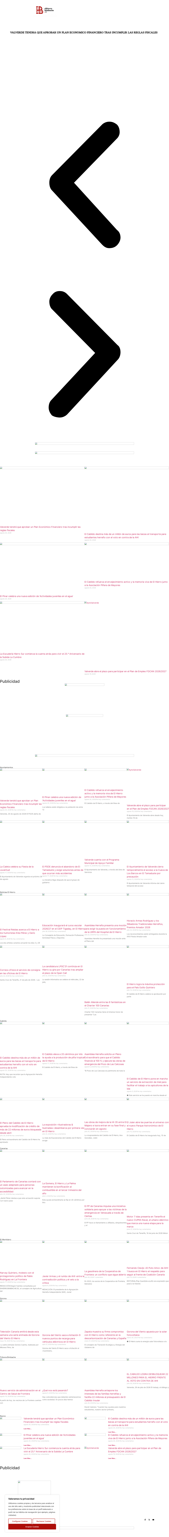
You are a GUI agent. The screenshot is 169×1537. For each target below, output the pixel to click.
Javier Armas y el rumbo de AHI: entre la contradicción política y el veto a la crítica (63, 1279)
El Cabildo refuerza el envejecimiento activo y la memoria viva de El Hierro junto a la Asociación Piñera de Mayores (105, 793)
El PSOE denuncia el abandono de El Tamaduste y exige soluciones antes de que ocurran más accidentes (62, 870)
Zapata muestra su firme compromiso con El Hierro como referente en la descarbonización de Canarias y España (105, 1335)
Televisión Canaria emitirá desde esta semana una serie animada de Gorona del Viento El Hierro (19, 1335)
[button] (84, 185)
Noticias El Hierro (45, 24)
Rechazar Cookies (43, 1521)
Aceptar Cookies (32, 1527)
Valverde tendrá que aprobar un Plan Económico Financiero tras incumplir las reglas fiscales (83, 32)
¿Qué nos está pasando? (55, 1390)
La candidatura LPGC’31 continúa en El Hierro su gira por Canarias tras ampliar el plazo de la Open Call (62, 969)
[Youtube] (151, 10)
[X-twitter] (145, 10)
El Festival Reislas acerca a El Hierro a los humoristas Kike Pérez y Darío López (19, 933)
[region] (32, 1513)
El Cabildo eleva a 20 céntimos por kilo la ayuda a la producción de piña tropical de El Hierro (63, 1057)
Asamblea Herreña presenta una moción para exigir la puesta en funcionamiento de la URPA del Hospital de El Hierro (105, 928)
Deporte (145, 24)
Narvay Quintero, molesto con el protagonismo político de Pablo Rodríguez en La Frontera (17, 1276)
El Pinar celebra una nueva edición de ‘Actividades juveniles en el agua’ (36, 596)
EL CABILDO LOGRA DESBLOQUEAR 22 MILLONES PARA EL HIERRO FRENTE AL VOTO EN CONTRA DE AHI (147, 1377)
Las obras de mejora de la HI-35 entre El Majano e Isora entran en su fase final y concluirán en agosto (105, 1125)
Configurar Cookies (20, 1521)
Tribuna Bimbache (126, 24)
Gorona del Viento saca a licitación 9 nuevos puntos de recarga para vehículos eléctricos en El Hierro (61, 1338)
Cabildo (64, 24)
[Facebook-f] (140, 10)
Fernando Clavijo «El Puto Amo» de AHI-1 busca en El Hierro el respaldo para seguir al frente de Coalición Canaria (148, 1271)
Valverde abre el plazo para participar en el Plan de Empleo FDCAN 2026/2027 (125, 671)
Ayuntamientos (24, 24)
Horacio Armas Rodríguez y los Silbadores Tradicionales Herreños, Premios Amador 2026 (145, 924)
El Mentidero (93, 24)
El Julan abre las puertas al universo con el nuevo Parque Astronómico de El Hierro (148, 1125)
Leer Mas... (28, 1429)
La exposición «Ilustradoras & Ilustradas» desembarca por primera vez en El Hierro (63, 1128)
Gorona (108, 24)
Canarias (77, 24)
